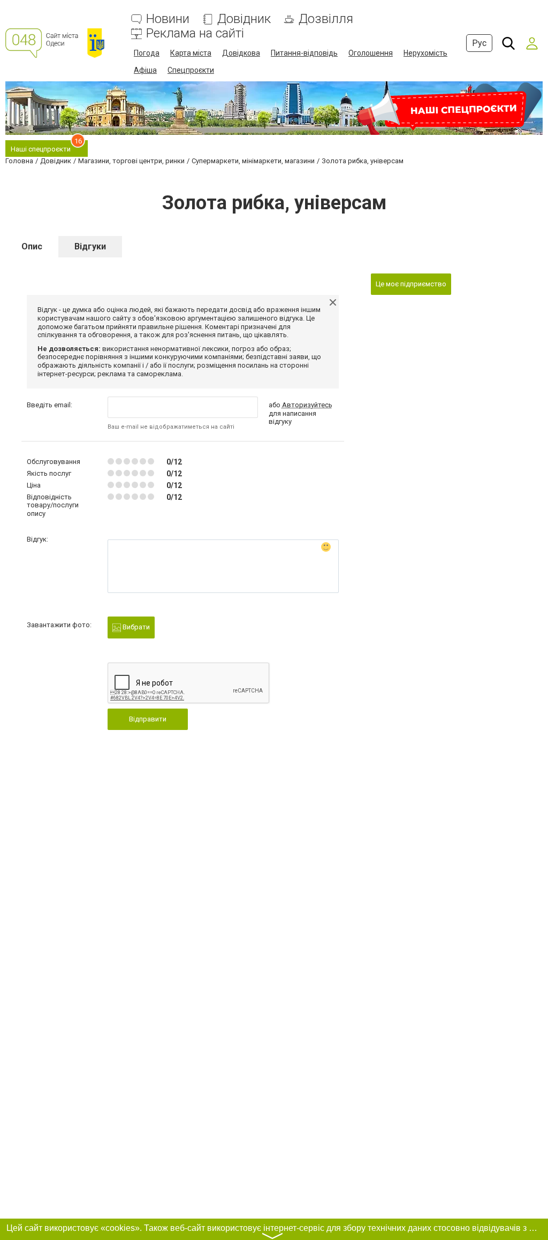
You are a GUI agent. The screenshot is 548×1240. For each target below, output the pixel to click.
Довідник (244, 19)
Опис (31, 246)
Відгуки (90, 246)
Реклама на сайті (195, 33)
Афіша (145, 70)
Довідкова (241, 53)
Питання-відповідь (304, 53)
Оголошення (370, 53)
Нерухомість (425, 53)
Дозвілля (326, 19)
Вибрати (135, 627)
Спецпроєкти (191, 70)
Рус (479, 43)
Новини (167, 19)
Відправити (147, 719)
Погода (146, 53)
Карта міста (190, 53)
